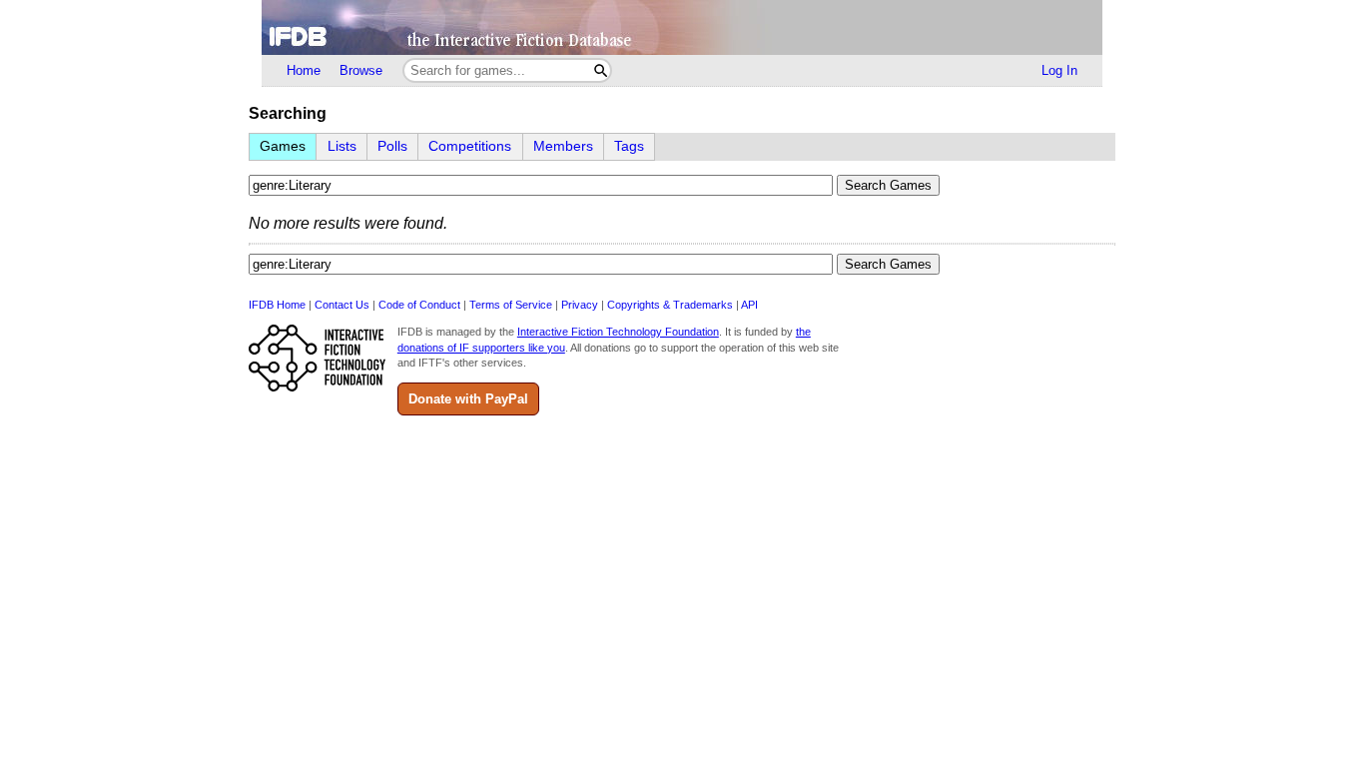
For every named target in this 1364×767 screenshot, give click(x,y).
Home (304, 70)
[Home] (682, 27)
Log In (1059, 70)
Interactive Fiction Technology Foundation (618, 332)
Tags (629, 146)
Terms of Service (510, 305)
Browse (361, 70)
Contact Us (342, 305)
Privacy (579, 305)
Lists (342, 146)
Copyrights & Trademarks (670, 305)
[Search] (600, 70)
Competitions (469, 146)
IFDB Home (277, 305)
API (749, 305)
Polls (392, 146)
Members (563, 146)
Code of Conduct (419, 305)
